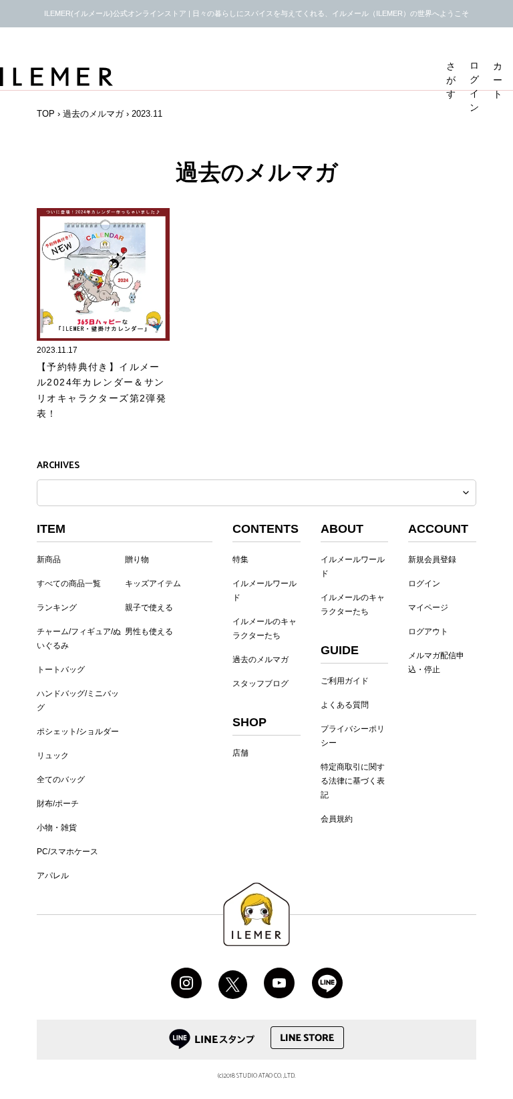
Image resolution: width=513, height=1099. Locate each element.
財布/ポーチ (58, 803)
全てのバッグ (61, 779)
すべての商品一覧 (69, 583)
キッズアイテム (153, 583)
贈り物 (137, 559)
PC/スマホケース (67, 851)
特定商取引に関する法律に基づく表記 (353, 781)
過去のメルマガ (93, 114)
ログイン (424, 583)
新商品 (49, 559)
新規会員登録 (432, 559)
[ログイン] (476, 48)
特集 (240, 559)
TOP (46, 114)
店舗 (240, 753)
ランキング (57, 607)
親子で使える (149, 607)
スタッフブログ (260, 683)
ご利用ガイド (345, 681)
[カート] (499, 48)
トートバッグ (61, 669)
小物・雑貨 (57, 827)
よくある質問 (345, 705)
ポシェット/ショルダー (78, 731)
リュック (53, 755)
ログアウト (428, 631)
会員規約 (337, 819)
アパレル (53, 875)
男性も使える (149, 631)
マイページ (428, 607)
